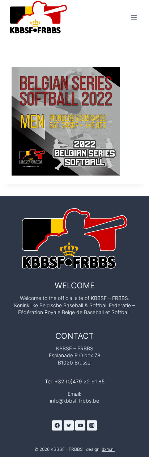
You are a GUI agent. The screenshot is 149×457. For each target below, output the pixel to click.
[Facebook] (57, 425)
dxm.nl (108, 449)
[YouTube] (80, 425)
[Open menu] (133, 17)
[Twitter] (69, 425)
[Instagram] (92, 425)
